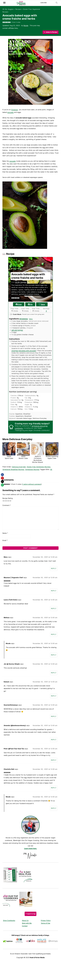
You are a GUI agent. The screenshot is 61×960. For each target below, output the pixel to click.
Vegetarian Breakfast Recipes (13, 469)
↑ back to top (30, 914)
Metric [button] (31, 318)
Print (20, 304)
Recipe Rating (7, 498)
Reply (53, 568)
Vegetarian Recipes (32, 469)
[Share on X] (2, 481)
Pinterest (14, 110)
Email (5, 540)
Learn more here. (30, 848)
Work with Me (27, 923)
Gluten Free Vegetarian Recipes (38, 467)
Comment (6, 505)
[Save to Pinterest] (2, 478)
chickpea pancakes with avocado (23, 351)
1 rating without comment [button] (31, 484)
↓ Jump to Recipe (50, 32)
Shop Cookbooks (9, 920)
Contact (25, 926)
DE (51, 469)
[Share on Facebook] (2, 474)
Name (5, 533)
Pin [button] (31, 304)
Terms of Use (45, 923)
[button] (3, 22)
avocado (10, 112)
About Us (25, 920)
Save (43, 304)
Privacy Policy (46, 920)
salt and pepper (17, 330)
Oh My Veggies (8, 9)
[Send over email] (2, 484)
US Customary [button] (23, 318)
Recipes (18, 9)
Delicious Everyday (19, 467)
